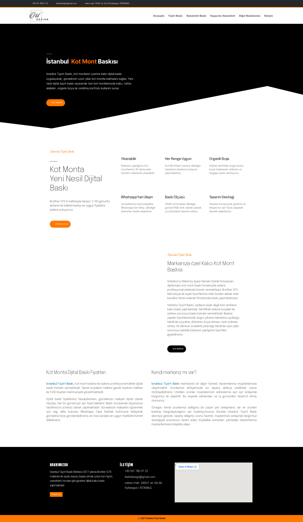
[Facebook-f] (271, 3)
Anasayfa (158, 15)
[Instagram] (265, 3)
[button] (55, 102)
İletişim (268, 15)
